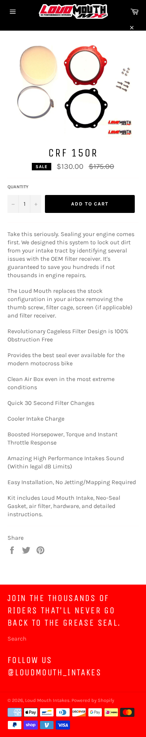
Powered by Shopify (93, 700)
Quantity (17, 186)
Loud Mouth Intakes (47, 700)
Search (17, 638)
